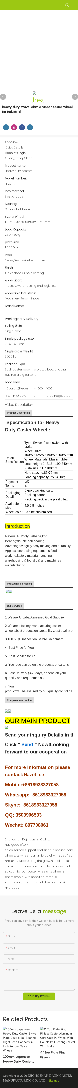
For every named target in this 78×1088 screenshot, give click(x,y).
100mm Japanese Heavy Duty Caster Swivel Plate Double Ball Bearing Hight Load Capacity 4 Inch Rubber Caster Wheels (20, 1059)
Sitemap (53, 1080)
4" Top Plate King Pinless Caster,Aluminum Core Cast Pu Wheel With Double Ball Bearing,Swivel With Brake (57, 1055)
